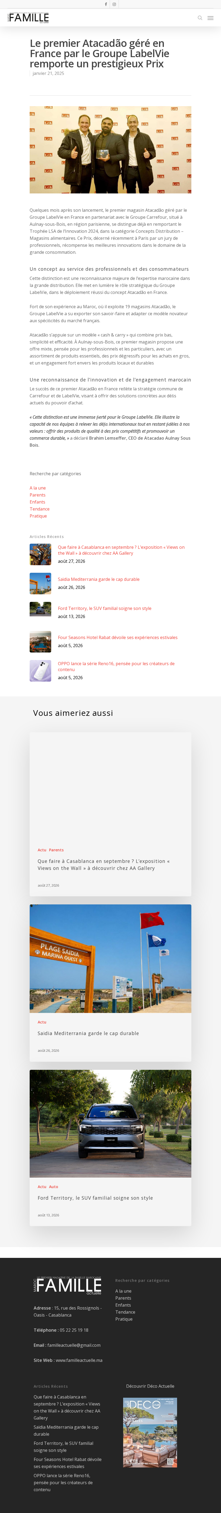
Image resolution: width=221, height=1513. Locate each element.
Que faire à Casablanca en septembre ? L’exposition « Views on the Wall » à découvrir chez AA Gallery (67, 1407)
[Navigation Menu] (210, 17)
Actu (42, 849)
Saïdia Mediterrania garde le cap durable (66, 1430)
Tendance (40, 509)
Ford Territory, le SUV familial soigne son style (63, 1446)
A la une (38, 488)
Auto (53, 1186)
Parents (38, 495)
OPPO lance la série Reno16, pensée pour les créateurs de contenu (63, 1483)
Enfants (37, 502)
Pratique (38, 516)
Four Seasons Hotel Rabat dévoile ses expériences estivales (68, 1462)
